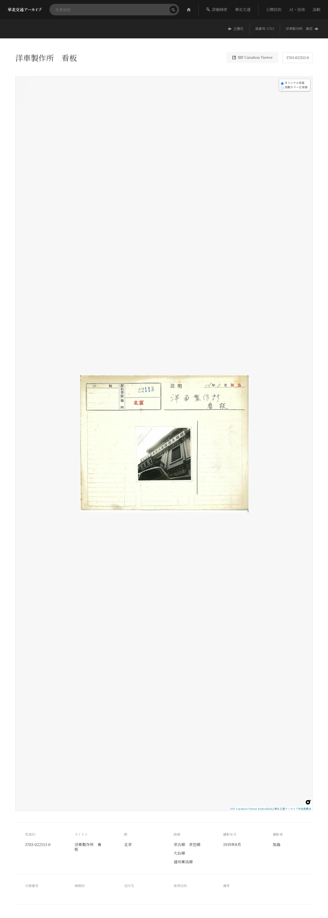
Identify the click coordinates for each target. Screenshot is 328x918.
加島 (276, 844)
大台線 (179, 853)
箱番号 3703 (264, 28)
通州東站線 (183, 862)
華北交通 (242, 9)
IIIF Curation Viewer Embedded (251, 809)
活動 (316, 9)
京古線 (179, 844)
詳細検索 (219, 9)
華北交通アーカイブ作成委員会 (292, 809)
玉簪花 (238, 28)
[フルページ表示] (21, 97)
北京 (128, 844)
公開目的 (273, 9)
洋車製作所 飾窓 (299, 28)
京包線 (194, 844)
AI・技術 (297, 9)
